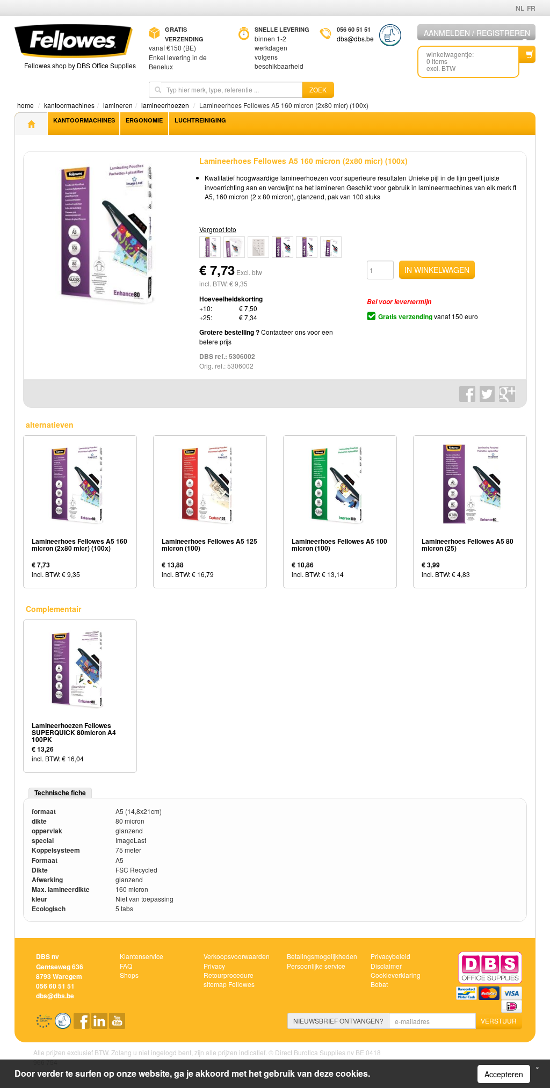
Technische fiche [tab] (60, 792)
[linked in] (100, 1024)
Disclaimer (386, 965)
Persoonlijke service (316, 965)
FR (531, 8)
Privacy (214, 965)
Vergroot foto (217, 229)
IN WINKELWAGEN (436, 269)
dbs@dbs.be (355, 38)
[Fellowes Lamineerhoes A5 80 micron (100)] (258, 247)
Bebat (379, 984)
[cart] (527, 54)
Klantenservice (141, 956)
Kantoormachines (84, 120)
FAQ (126, 965)
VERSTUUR (499, 1020)
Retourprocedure (229, 974)
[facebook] (82, 1024)
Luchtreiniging (200, 120)
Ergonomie (144, 120)
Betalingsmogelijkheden (322, 956)
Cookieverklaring (396, 974)
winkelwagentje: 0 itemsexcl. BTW (450, 61)
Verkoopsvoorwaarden (237, 956)
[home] (31, 123)
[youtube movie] (117, 1024)
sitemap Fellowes (229, 984)
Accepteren (503, 1074)
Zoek (318, 89)
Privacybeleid (390, 956)
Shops (129, 974)
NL (520, 8)
